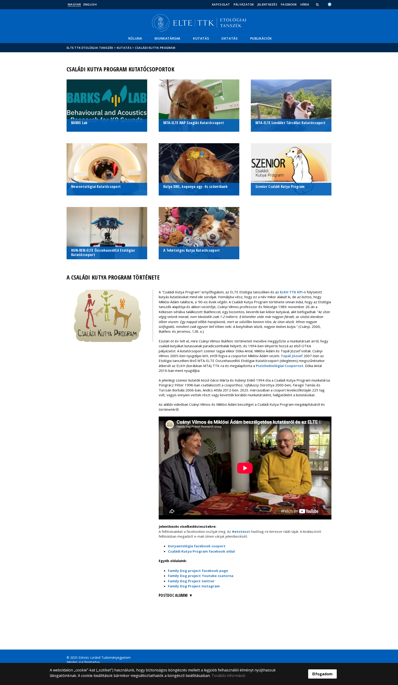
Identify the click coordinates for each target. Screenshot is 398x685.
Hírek (304, 4)
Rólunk (135, 38)
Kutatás (201, 38)
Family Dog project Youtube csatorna (200, 575)
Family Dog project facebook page (198, 570)
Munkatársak (168, 38)
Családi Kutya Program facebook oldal (201, 551)
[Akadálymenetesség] (329, 4)
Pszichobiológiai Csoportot (279, 365)
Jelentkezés (267, 4)
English (90, 4)
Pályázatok (244, 4)
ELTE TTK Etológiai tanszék (90, 48)
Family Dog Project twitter (191, 581)
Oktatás (229, 38)
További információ (228, 675)
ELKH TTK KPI (291, 292)
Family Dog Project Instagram (194, 586)
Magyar (74, 4)
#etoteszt (241, 531)
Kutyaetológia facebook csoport (196, 546)
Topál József (292, 355)
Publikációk (261, 38)
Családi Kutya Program (155, 48)
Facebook (289, 4)
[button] (318, 4)
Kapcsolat (221, 4)
